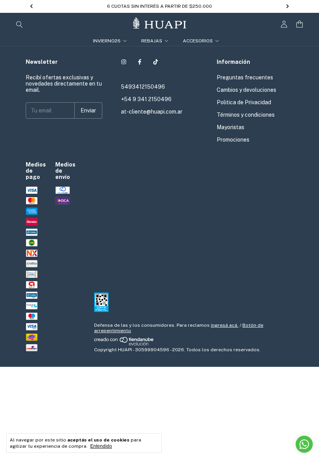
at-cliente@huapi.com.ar (151, 112)
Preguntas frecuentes (245, 77)
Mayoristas (230, 127)
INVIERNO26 (107, 41)
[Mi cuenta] (284, 24)
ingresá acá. (224, 325)
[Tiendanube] (124, 344)
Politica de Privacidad (244, 102)
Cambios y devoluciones (246, 90)
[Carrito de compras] (299, 24)
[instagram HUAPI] (123, 62)
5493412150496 (143, 87)
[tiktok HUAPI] (155, 62)
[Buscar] (19, 24)
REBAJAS (151, 41)
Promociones (233, 140)
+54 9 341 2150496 (146, 99)
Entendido (101, 446)
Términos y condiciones (246, 115)
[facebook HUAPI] (139, 62)
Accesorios (198, 41)
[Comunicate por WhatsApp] (304, 444)
